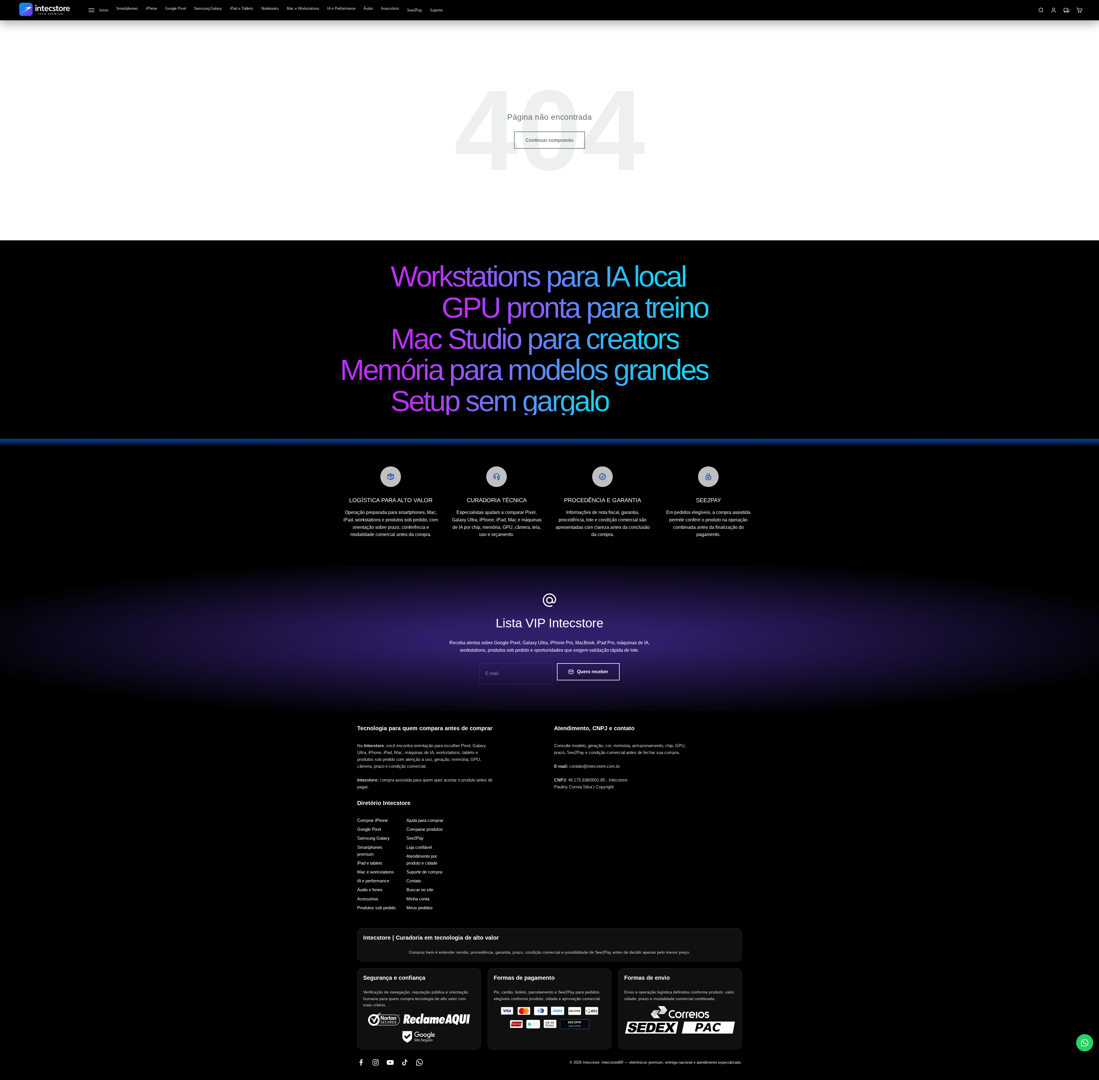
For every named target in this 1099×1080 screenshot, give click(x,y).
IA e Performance (341, 8)
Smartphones (127, 8)
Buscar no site (419, 889)
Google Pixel (175, 8)
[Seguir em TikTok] (405, 1062)
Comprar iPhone (372, 820)
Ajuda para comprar (424, 820)
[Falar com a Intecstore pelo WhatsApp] (1084, 1042)
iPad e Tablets (241, 8)
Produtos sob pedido (376, 907)
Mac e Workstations (303, 8)
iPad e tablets (369, 863)
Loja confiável (419, 847)
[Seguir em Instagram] (375, 1062)
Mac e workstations (375, 871)
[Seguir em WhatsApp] (419, 1062)
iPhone (151, 8)
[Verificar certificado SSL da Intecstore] (384, 1019)
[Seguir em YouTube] (390, 1062)
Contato (413, 880)
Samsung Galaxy (208, 8)
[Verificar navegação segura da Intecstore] (419, 1036)
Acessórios (390, 8)
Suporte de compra (424, 871)
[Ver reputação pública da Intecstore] (436, 1019)
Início (103, 10)
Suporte (436, 10)
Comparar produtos (424, 829)
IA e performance (373, 880)
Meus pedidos (419, 907)
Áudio (368, 8)
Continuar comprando (549, 140)
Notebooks (270, 8)
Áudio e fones (370, 889)
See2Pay (414, 10)
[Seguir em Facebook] (361, 1062)
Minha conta (417, 898)
